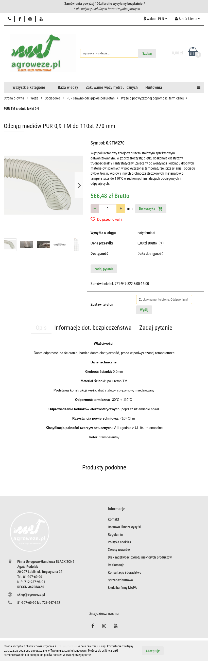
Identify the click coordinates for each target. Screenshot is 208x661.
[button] (116, 509)
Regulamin (115, 534)
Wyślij (144, 310)
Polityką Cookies (67, 646)
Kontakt (113, 519)
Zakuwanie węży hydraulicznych (112, 87)
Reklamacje (116, 565)
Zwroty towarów (119, 550)
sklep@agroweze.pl (31, 594)
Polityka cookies (119, 542)
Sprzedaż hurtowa (120, 580)
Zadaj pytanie (103, 269)
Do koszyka (147, 208)
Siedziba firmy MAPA (122, 588)
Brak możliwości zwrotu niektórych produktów (140, 557)
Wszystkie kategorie (28, 87)
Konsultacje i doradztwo (124, 572)
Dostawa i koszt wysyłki (124, 527)
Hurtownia (153, 87)
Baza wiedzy (68, 87)
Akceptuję (153, 651)
